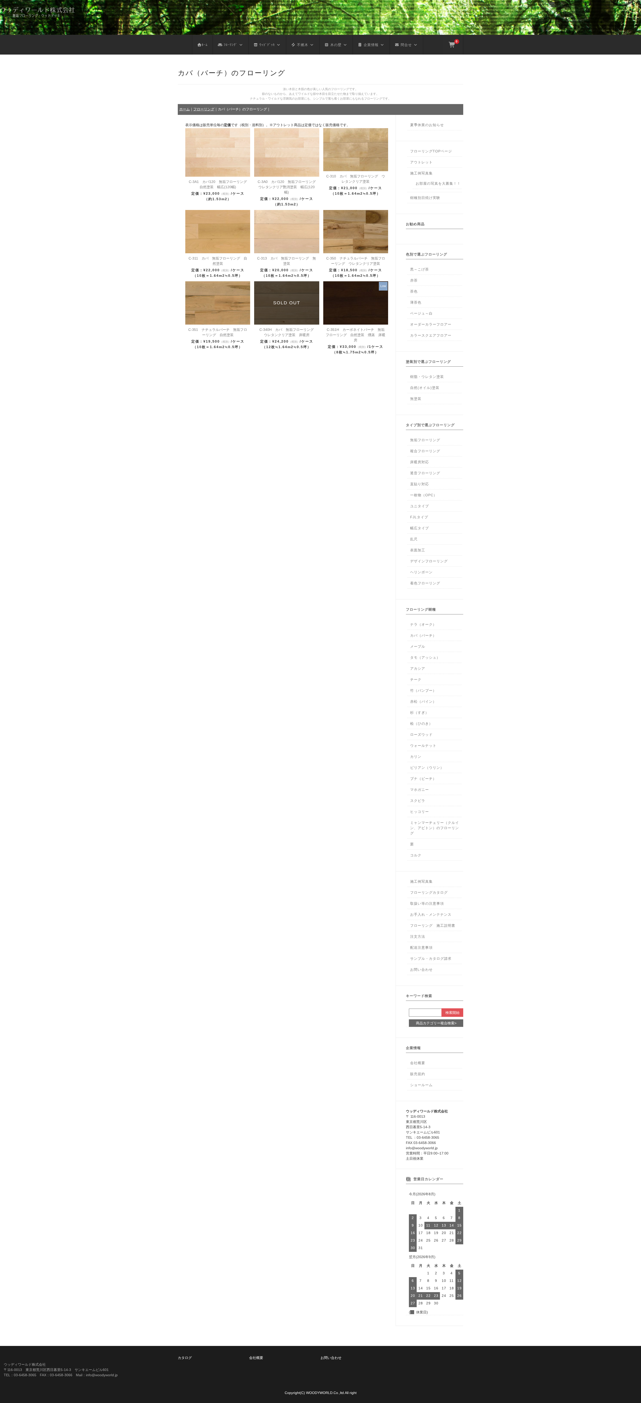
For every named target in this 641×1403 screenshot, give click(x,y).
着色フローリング (425, 583)
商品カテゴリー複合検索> (436, 1023)
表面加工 (417, 550)
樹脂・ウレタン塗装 (427, 377)
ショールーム (421, 1085)
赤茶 (414, 280)
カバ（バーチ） (423, 635)
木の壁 (335, 45)
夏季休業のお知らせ (427, 125)
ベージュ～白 (421, 313)
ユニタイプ (419, 506)
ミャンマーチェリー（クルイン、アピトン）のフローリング (434, 828)
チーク (415, 679)
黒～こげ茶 (419, 269)
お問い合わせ (421, 970)
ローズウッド (421, 735)
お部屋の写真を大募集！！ (438, 183)
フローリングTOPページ (431, 151)
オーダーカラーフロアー (430, 324)
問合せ (405, 45)
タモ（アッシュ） (425, 657)
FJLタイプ (419, 517)
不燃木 (302, 45)
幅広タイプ (419, 528)
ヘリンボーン (421, 572)
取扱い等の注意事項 (427, 903)
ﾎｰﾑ (205, 45)
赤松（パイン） (423, 701)
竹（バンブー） (423, 690)
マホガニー (419, 790)
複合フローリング (425, 451)
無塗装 (415, 399)
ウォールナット (423, 746)
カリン (415, 757)
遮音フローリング (425, 473)
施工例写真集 (421, 173)
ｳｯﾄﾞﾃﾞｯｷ (266, 45)
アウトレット (421, 162)
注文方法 (417, 936)
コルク (415, 855)
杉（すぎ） (419, 713)
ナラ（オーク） (423, 624)
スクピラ (417, 801)
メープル (417, 646)
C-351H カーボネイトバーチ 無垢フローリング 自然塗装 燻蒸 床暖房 (355, 335)
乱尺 (414, 539)
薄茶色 (415, 302)
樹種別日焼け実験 (425, 198)
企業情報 (370, 45)
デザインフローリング (429, 561)
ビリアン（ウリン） (427, 768)
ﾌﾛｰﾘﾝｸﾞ (229, 45)
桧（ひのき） (421, 724)
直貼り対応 (419, 484)
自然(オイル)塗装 (424, 388)
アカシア (417, 668)
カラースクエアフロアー (430, 335)
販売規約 (417, 1074)
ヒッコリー (419, 812)
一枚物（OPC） (423, 495)
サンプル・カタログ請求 (430, 959)
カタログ (185, 1358)
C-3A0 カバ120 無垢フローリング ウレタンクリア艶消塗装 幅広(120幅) (288, 187)
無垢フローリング (425, 440)
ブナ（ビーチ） (423, 779)
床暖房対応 (419, 462)
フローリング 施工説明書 (432, 925)
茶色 (414, 291)
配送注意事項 (421, 948)
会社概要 (417, 1063)
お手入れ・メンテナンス (430, 914)
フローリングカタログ (429, 892)
